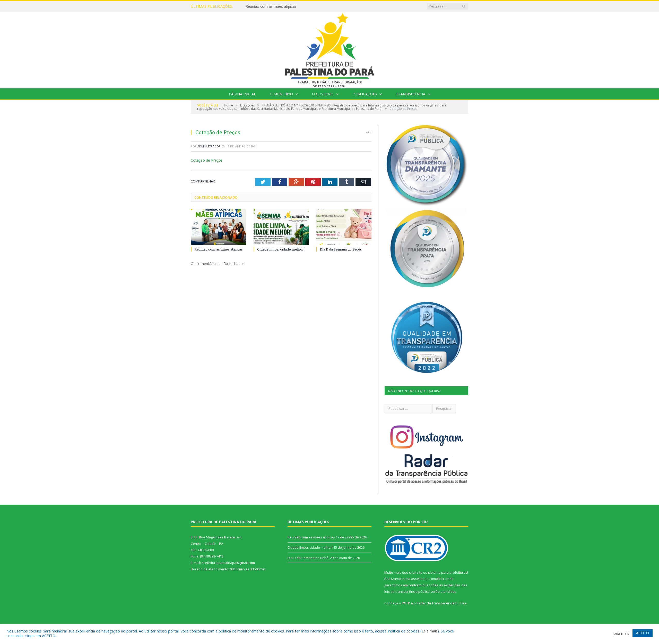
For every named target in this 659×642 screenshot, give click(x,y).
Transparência (410, 93)
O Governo (322, 93)
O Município (281, 93)
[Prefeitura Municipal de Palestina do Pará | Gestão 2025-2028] (329, 48)
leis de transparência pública (407, 591)
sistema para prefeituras (447, 572)
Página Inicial (242, 93)
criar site (415, 572)
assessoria (420, 578)
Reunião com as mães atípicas (218, 249)
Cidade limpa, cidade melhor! (269, 6)
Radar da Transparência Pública (442, 603)
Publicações (364, 93)
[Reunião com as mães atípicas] (218, 227)
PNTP (406, 603)
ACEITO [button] (642, 632)
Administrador (209, 146)
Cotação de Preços (207, 160)
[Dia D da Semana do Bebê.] (343, 227)
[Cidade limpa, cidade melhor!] (281, 227)
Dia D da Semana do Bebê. (341, 249)
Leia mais (430, 631)
